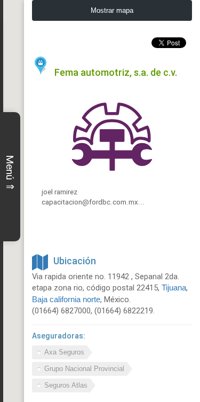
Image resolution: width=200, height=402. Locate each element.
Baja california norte (66, 299)
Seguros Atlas (65, 385)
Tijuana (174, 287)
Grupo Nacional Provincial (84, 369)
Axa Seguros (64, 352)
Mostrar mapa (112, 10)
